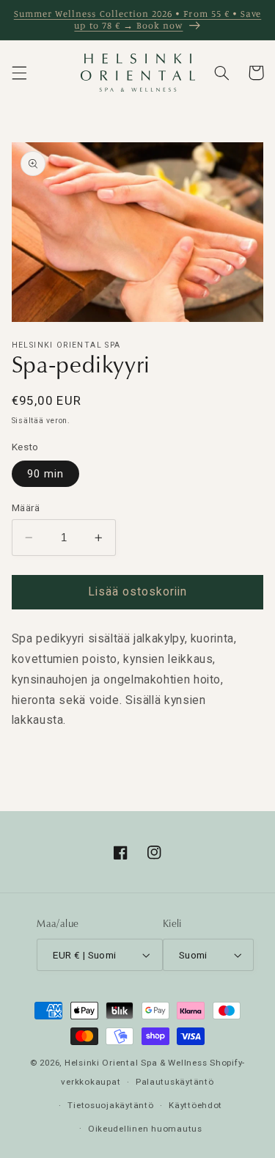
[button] (19, 72)
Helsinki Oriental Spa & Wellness (136, 1063)
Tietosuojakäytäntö (110, 1105)
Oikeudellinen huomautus (145, 1129)
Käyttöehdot (195, 1105)
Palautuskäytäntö (175, 1082)
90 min (45, 473)
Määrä (26, 507)
